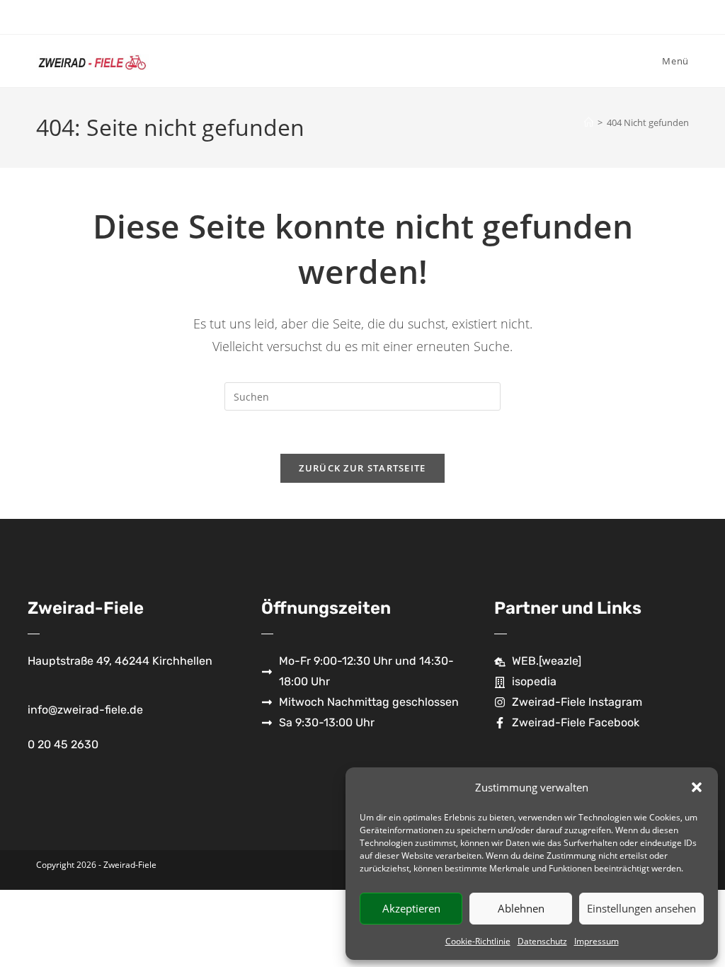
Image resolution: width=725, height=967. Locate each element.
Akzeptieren (411, 908)
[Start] (588, 122)
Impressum (596, 941)
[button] (697, 787)
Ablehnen (521, 908)
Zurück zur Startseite (362, 468)
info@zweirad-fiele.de (85, 709)
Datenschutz (542, 941)
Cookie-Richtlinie (477, 941)
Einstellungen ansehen (641, 908)
